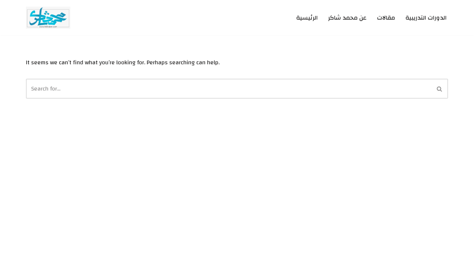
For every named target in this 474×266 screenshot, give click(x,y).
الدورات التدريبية (426, 18)
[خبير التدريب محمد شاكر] (48, 18)
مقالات (386, 18)
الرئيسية (307, 18)
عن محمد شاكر (347, 18)
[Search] (439, 89)
